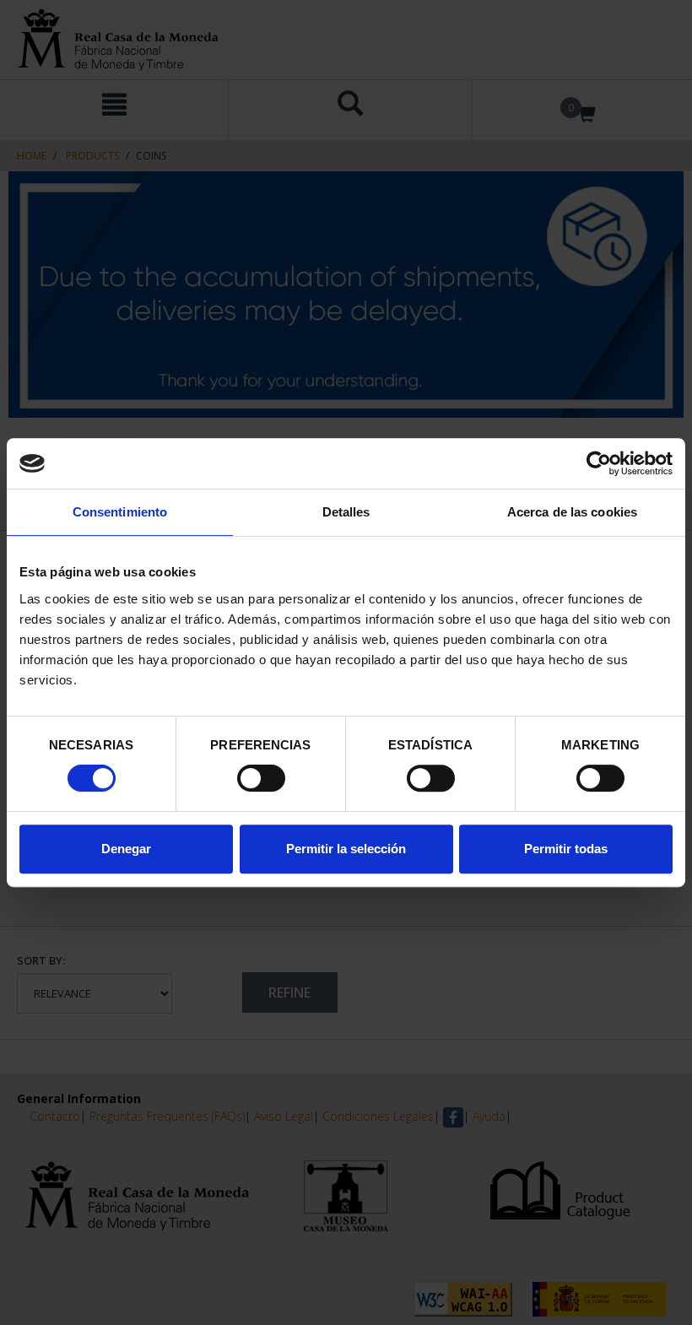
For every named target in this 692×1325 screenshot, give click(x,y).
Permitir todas (566, 848)
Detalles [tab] (346, 512)
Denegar (126, 848)
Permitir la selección (346, 848)
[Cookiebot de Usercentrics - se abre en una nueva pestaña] (599, 463)
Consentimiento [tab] (120, 512)
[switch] (261, 778)
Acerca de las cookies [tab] (572, 512)
